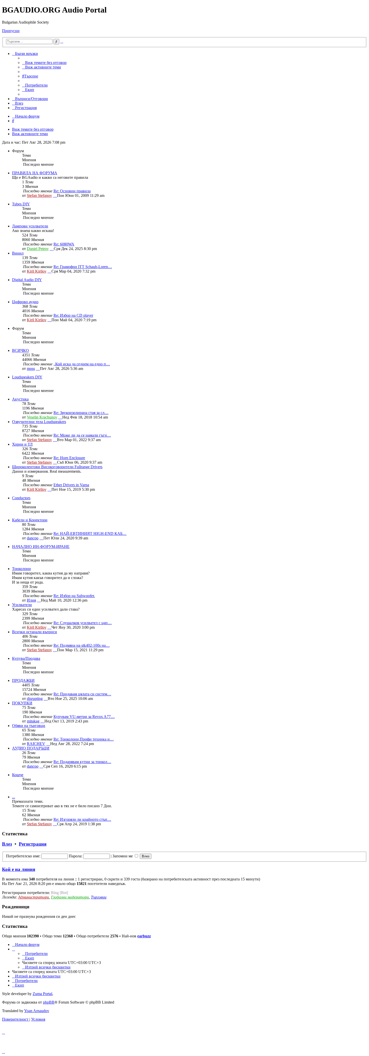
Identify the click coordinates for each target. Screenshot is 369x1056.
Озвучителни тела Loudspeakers (39, 422)
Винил (18, 253)
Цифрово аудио (25, 302)
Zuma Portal (42, 994)
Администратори (33, 897)
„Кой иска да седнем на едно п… (81, 364)
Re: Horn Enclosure (69, 458)
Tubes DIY (21, 204)
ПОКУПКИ (22, 703)
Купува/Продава (26, 658)
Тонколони (21, 568)
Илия (31, 600)
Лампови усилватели (30, 226)
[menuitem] (44, 62)
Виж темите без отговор (32, 129)
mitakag (33, 721)
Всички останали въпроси (34, 632)
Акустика (20, 399)
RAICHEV (36, 744)
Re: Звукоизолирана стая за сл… (80, 413)
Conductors (21, 498)
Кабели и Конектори (29, 520)
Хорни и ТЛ (22, 444)
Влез (7, 844)
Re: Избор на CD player (73, 315)
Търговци (98, 897)
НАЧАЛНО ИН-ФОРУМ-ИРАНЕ (41, 546)
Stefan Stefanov (39, 195)
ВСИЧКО (20, 350)
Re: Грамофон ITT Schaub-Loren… (82, 267)
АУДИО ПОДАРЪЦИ (30, 748)
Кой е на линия (18, 869)
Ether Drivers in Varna (71, 485)
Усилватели (22, 605)
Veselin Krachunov (42, 417)
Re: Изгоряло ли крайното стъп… (82, 819)
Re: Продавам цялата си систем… (82, 694)
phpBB (48, 1002)
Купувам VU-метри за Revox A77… (84, 716)
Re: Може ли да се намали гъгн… (82, 435)
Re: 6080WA (63, 244)
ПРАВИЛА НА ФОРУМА (34, 173)
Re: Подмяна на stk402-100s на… (81, 645)
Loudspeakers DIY (27, 377)
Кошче (17, 775)
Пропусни (11, 31)
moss (31, 368)
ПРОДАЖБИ (23, 680)
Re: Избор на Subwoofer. (74, 596)
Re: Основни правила (72, 191)
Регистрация (32, 844)
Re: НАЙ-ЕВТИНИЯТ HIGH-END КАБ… (90, 533)
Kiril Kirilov (36, 271)
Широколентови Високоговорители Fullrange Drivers (57, 467)
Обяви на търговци (28, 725)
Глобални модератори (70, 897)
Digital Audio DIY (27, 280)
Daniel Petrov (38, 249)
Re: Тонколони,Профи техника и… (83, 739)
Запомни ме (123, 856)
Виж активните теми (30, 134)
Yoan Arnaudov (36, 1011)
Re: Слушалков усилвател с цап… (82, 623)
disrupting (35, 698)
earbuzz (144, 936)
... (13, 797)
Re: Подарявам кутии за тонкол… (82, 762)
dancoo (32, 538)
